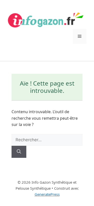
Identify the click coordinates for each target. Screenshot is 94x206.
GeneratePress (47, 194)
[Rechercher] (19, 152)
